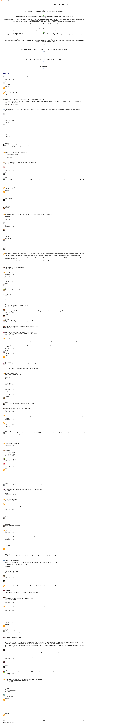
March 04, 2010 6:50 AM (9, 245)
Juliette (6, 122)
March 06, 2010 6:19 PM (9, 602)
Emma (6, 308)
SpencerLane (7, 86)
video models (7, 531)
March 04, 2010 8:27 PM (9, 495)
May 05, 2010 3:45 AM (9, 691)
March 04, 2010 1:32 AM (9, 175)
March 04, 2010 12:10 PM (9, 369)
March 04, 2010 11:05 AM (9, 348)
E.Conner (6, 396)
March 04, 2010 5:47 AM (9, 226)
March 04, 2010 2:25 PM (9, 419)
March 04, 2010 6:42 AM (9, 236)
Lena (5, 516)
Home (44, 720)
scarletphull (6, 665)
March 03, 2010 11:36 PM (9, 105)
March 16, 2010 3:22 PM (9, 663)
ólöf (5, 629)
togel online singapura (8, 715)
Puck (6, 283)
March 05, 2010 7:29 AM (9, 532)
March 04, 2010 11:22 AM (9, 353)
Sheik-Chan (6, 165)
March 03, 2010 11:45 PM (9, 110)
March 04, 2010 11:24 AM (9, 360)
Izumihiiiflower (7, 693)
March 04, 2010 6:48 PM (9, 466)
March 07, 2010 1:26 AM (9, 610)
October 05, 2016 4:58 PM (10, 711)
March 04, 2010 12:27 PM (9, 384)
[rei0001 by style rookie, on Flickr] (44, 10)
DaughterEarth (7, 670)
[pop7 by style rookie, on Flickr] (44, 61)
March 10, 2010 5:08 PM (9, 638)
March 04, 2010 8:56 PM (9, 500)
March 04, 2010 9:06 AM (9, 306)
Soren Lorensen (7, 172)
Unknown (6, 151)
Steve (6, 355)
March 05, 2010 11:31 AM (9, 545)
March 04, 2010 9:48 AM (9, 317)
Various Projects (7, 350)
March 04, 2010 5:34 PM (9, 460)
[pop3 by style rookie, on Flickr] (44, 68)
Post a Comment (5, 719)
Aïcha (6, 636)
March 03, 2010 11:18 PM (9, 84)
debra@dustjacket (7, 198)
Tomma (6, 319)
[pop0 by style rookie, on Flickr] (44, 32)
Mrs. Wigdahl (7, 584)
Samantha (6, 112)
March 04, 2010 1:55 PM (9, 411)
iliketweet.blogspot (7, 216)
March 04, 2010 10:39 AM (9, 334)
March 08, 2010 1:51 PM (9, 627)
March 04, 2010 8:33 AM (9, 286)
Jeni (5, 559)
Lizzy (6, 483)
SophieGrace (7, 206)
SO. (5, 81)
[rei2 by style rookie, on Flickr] (44, 12)
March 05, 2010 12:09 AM (9, 514)
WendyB (6, 288)
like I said (73, 19)
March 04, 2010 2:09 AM (9, 188)
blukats (6, 98)
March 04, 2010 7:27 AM (9, 268)
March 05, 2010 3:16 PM (9, 582)
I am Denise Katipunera (8, 157)
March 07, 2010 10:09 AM (9, 622)
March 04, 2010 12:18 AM (9, 141)
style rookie (62, 4)
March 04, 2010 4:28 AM (9, 219)
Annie (6, 402)
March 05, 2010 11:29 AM (9, 539)
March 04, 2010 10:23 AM (9, 328)
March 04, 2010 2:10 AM (9, 196)
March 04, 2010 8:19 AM (9, 281)
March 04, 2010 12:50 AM (9, 158)
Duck (6, 648)
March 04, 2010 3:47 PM (9, 446)
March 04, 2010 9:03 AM (9, 300)
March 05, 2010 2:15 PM (9, 572)
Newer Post (4, 720)
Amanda (6, 502)
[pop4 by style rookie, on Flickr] (44, 51)
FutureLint (6, 314)
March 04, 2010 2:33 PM (9, 424)
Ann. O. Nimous (7, 362)
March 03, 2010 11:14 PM (9, 79)
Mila (5, 247)
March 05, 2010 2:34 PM (9, 577)
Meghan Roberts (7, 488)
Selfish (6, 462)
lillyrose (6, 143)
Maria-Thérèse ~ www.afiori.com (9, 574)
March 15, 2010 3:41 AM (9, 658)
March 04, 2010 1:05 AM (9, 163)
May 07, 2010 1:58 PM (9, 696)
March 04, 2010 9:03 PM (9, 509)
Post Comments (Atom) (10, 722)
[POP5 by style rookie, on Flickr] (44, 65)
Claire (6, 547)
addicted (6, 391)
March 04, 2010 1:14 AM (9, 170)
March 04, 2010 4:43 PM (9, 455)
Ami (5, 468)
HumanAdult (7, 524)
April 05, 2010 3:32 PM (9, 681)
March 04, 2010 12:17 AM (9, 134)
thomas (6, 325)
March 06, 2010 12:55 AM (9, 593)
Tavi (5, 589)
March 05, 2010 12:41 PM (9, 552)
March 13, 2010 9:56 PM (9, 646)
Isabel (6, 266)
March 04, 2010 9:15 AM (9, 312)
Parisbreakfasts (7, 228)
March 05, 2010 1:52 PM (9, 567)
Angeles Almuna (7, 431)
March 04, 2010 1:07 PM (9, 389)
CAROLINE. (7, 91)
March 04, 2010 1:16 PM (9, 394)
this (53, 34)
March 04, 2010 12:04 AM (9, 120)
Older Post (83, 720)
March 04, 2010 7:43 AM (9, 274)
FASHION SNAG (7, 276)
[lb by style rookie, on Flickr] (44, 44)
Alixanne (6, 660)
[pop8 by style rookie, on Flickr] (44, 58)
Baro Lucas (6, 293)
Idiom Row (6, 421)
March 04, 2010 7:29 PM (9, 481)
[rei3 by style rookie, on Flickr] (44, 15)
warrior (6, 177)
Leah (5, 579)
